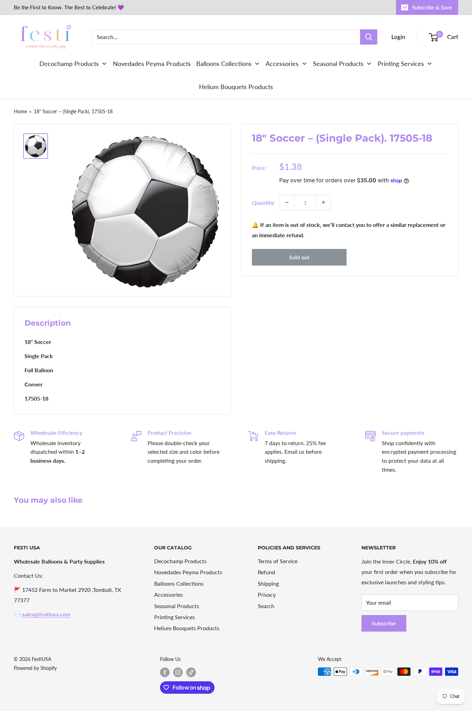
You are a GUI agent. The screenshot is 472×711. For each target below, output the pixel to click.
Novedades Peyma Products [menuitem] (152, 63)
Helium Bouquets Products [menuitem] (236, 86)
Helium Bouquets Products (186, 628)
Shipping (268, 583)
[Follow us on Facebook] (165, 672)
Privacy (267, 594)
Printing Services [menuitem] (401, 63)
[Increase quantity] (323, 202)
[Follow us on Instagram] (178, 672)
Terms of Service (278, 561)
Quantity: (263, 202)
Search (266, 606)
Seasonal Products (176, 606)
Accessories (168, 594)
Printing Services (174, 617)
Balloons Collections (179, 583)
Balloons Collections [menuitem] (224, 63)
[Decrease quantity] (287, 202)
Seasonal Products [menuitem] (338, 63)
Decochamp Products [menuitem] (69, 63)
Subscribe (384, 623)
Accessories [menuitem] (282, 63)
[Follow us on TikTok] (191, 672)
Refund (266, 572)
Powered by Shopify (35, 668)
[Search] (368, 37)
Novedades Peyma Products (188, 572)
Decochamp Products (180, 561)
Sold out (299, 257)
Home (20, 111)
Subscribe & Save (432, 7)
